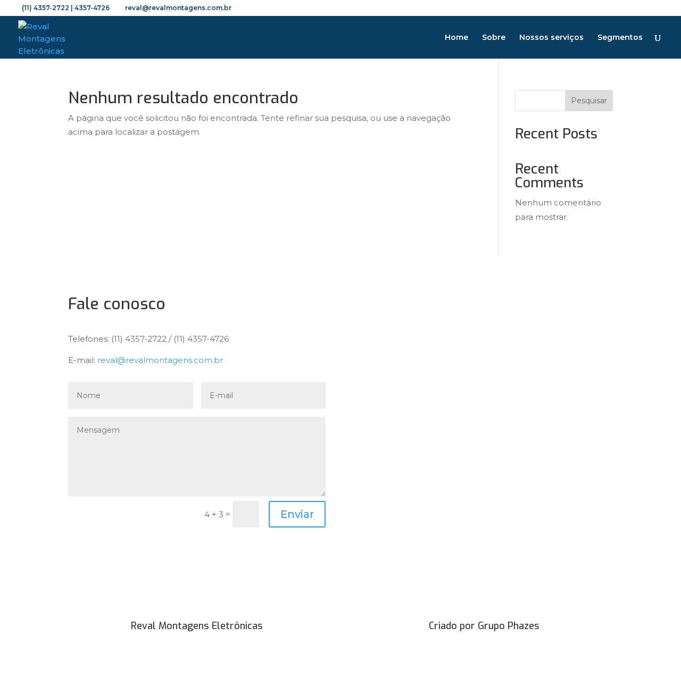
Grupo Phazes (508, 626)
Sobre (493, 38)
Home (456, 38)
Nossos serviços (551, 38)
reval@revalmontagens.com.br (160, 360)
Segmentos (620, 38)
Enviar (297, 514)
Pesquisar (589, 100)
